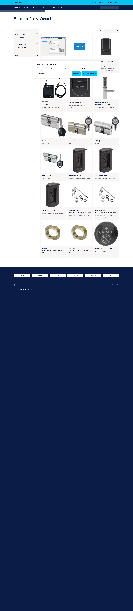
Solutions (16, 7)
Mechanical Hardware (20, 34)
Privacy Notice (91, 69)
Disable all (76, 73)
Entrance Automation (20, 41)
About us (44, 7)
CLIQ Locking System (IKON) (22, 47)
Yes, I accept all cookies (89, 73)
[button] (19, 7)
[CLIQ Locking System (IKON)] (37, 47)
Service (26, 7)
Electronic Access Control (21, 44)
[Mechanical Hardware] (37, 34)
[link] (94, 2)
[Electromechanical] (37, 37)
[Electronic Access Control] (37, 44)
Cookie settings (41, 73)
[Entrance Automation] (37, 41)
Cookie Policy (83, 69)
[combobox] (109, 7)
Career (60, 7)
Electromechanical (19, 37)
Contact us (52, 7)
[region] (67, 69)
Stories (35, 7)
